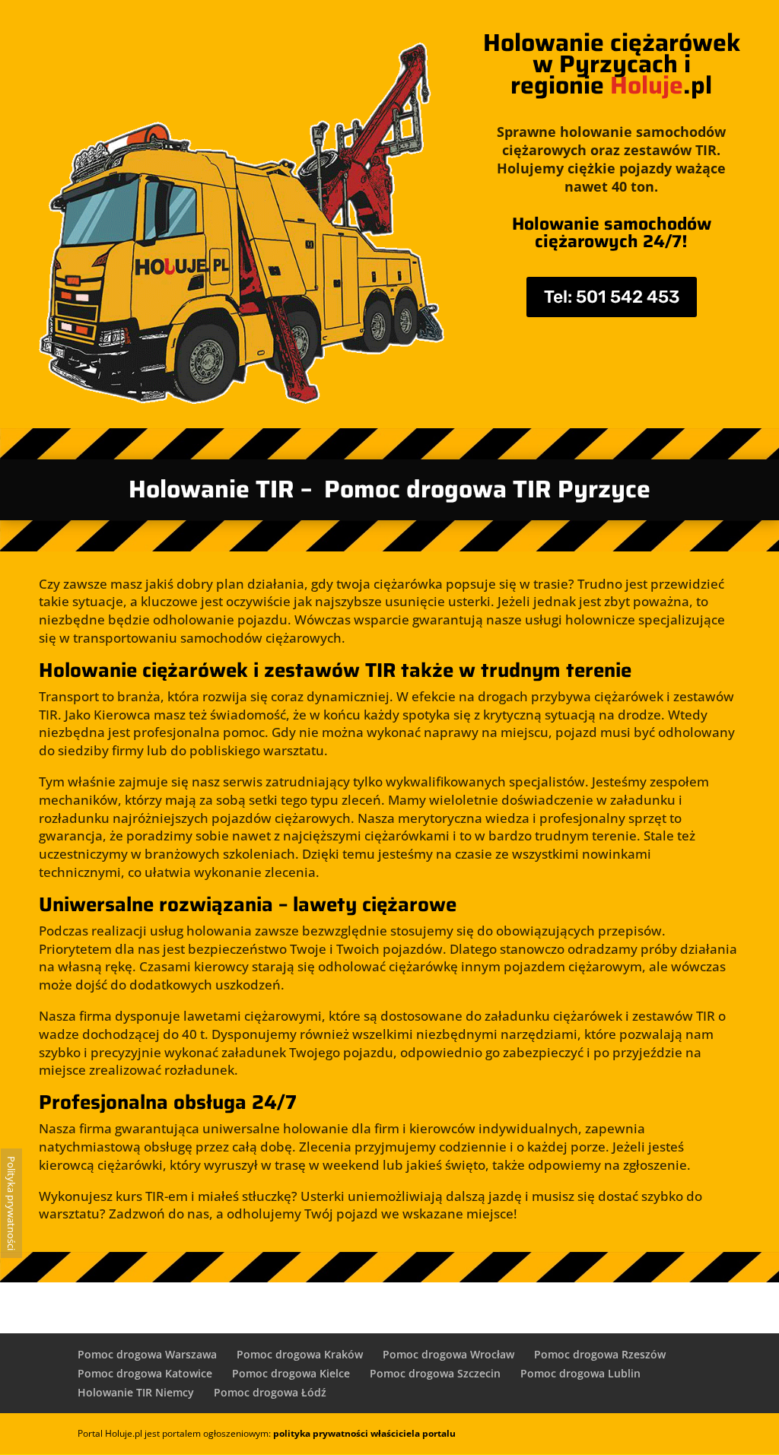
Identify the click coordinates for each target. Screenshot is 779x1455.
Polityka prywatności (11, 1203)
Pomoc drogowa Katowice (145, 1373)
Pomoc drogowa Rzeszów (600, 1354)
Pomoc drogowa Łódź (270, 1392)
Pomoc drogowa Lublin (580, 1373)
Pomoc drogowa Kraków (300, 1354)
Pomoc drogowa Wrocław (448, 1354)
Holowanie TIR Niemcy (136, 1392)
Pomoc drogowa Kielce (291, 1373)
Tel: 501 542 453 (611, 296)
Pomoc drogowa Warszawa (147, 1354)
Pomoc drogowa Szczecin (435, 1373)
